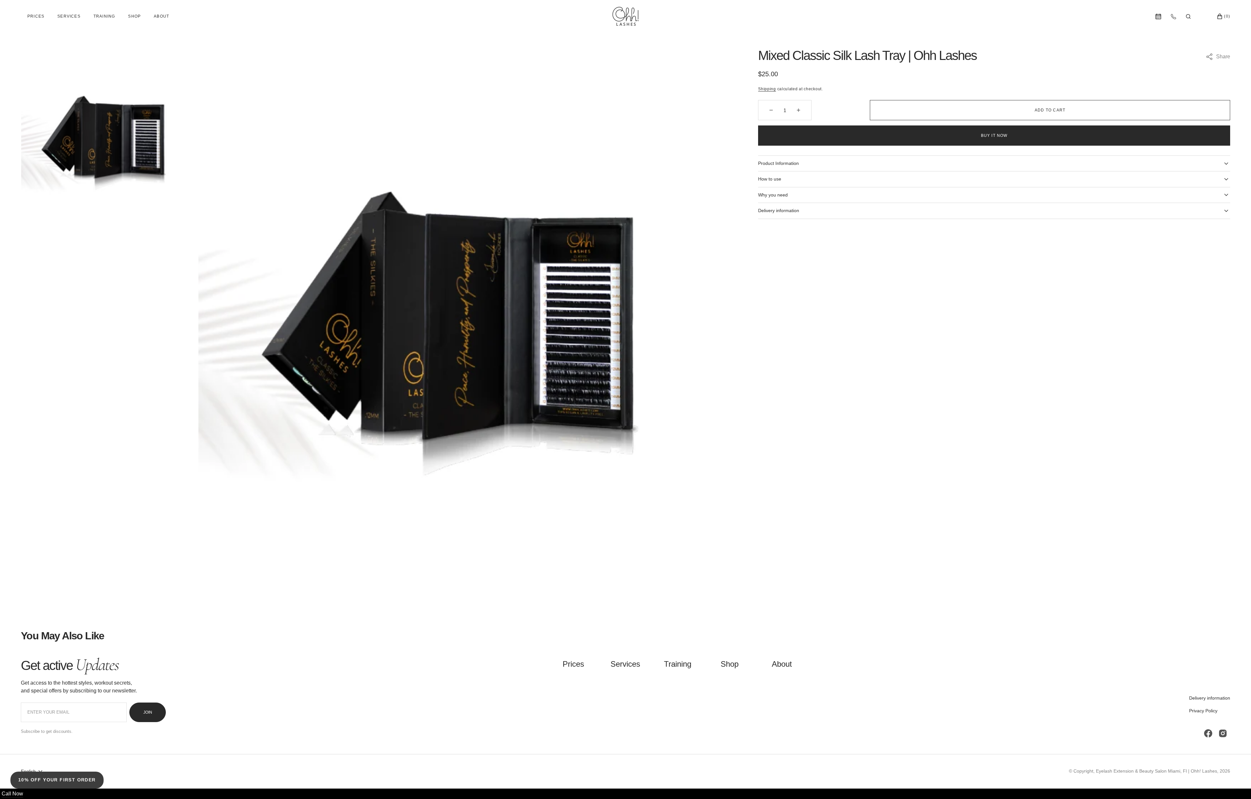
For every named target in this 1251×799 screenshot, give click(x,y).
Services (68, 16)
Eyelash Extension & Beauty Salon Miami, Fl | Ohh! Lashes (1156, 771)
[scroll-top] (1236, 784)
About (161, 16)
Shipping (767, 89)
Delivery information (1209, 698)
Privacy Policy (1203, 710)
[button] (1188, 16)
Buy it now (994, 135)
